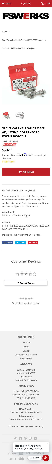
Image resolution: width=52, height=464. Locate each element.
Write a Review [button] (27, 283)
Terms (26, 346)
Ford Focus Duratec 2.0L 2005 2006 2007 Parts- (22, 40)
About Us (26, 342)
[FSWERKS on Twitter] (15, 438)
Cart (47, 3)
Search (26, 351)
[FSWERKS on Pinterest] (25, 438)
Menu (8, 3)
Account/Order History (26, 354)
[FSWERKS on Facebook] (20, 438)
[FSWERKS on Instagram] (30, 438)
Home (4, 32)
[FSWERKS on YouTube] (35, 438)
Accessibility (26, 358)
